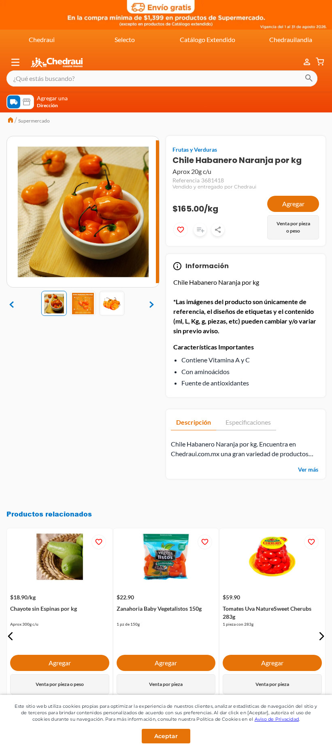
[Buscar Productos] (309, 78)
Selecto (125, 39)
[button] (15, 62)
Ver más (308, 469)
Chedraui (42, 39)
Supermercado (34, 121)
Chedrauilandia (290, 39)
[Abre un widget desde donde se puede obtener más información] (299, 731)
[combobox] (161, 78)
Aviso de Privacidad (277, 719)
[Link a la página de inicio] (10, 121)
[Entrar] (303, 62)
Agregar (293, 203)
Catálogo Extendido (207, 39)
